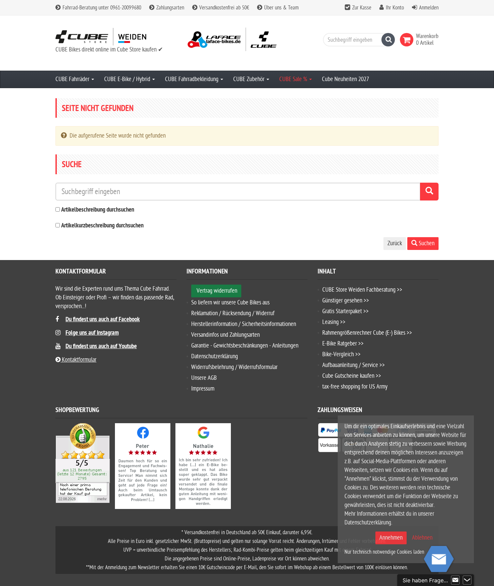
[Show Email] (455, 580)
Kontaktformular (78, 359)
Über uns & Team (281, 8)
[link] (408, 39)
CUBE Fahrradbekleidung (192, 79)
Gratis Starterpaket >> (345, 311)
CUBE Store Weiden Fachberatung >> (362, 289)
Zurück (394, 243)
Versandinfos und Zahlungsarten (225, 334)
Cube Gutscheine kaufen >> (351, 375)
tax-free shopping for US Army (354, 386)
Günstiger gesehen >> (345, 300)
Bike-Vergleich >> (341, 354)
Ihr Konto (395, 8)
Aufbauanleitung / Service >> (353, 365)
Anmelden (429, 8)
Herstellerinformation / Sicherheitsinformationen (243, 324)
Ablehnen (422, 537)
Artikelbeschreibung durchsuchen (97, 210)
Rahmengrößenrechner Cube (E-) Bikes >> (367, 332)
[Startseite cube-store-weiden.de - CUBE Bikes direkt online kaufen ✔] (115, 36)
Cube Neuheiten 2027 (345, 79)
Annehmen (391, 537)
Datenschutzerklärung (214, 356)
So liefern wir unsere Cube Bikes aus (230, 302)
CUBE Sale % (293, 79)
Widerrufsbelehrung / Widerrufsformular (234, 367)
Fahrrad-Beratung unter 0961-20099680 (101, 8)
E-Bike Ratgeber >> (343, 343)
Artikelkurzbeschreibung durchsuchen (102, 226)
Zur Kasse (361, 8)
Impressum (202, 388)
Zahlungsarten (169, 8)
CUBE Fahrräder (73, 79)
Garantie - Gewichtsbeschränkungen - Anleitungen (244, 345)
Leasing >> (333, 322)
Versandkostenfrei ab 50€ (223, 8)
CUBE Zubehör (249, 79)
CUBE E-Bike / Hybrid (128, 79)
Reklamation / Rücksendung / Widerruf (233, 313)
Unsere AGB (204, 377)
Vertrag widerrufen (217, 290)
